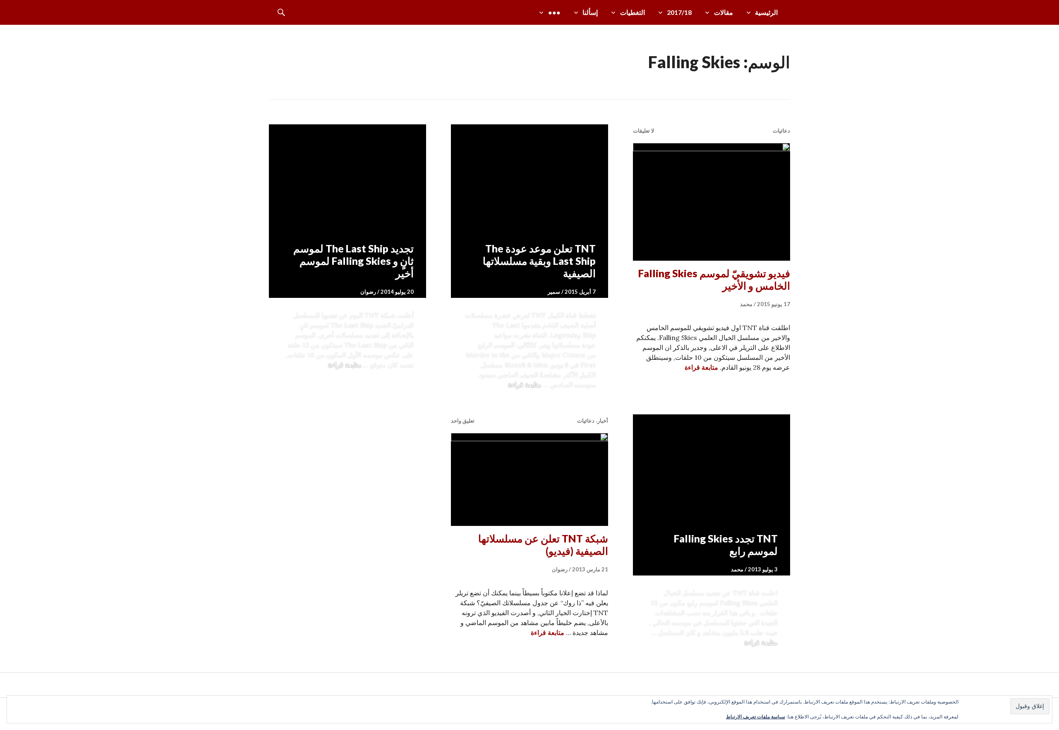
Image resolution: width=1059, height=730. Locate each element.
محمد (746, 304)
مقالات (723, 12)
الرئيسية (766, 12)
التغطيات (632, 12)
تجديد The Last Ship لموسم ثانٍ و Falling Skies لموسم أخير (353, 260)
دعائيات (781, 130)
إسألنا (590, 12)
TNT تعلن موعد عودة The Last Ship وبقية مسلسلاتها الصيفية (539, 260)
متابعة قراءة (701, 367)
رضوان (368, 291)
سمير (554, 291)
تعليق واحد (462, 420)
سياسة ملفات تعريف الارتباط (755, 716)
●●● (554, 12)
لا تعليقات (643, 130)
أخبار (602, 420)
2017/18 (679, 12)
